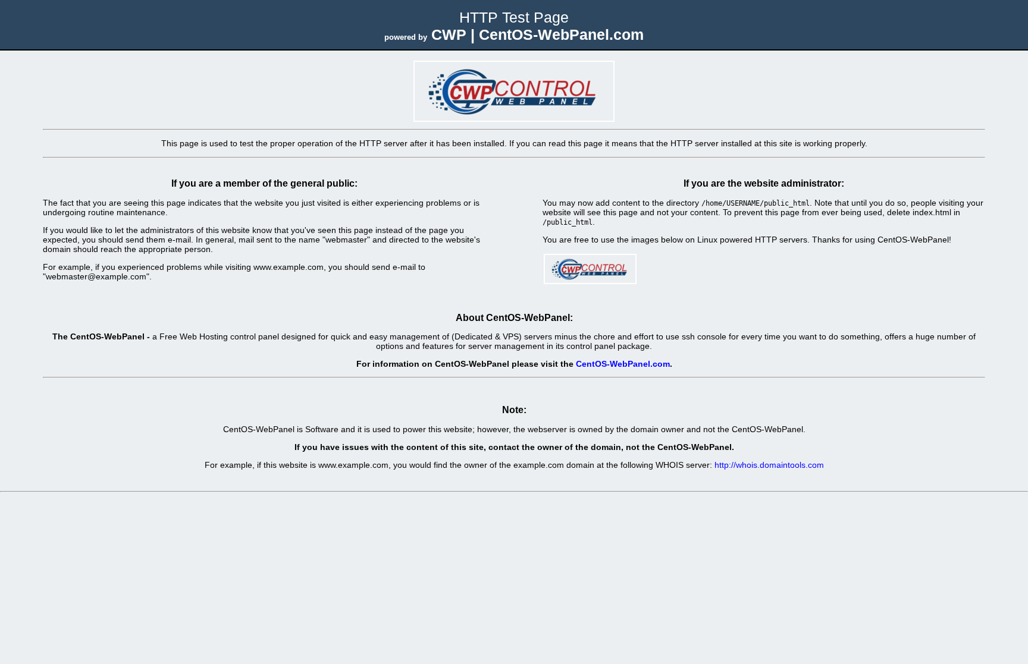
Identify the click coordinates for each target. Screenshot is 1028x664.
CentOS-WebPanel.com (623, 364)
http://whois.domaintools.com (769, 465)
